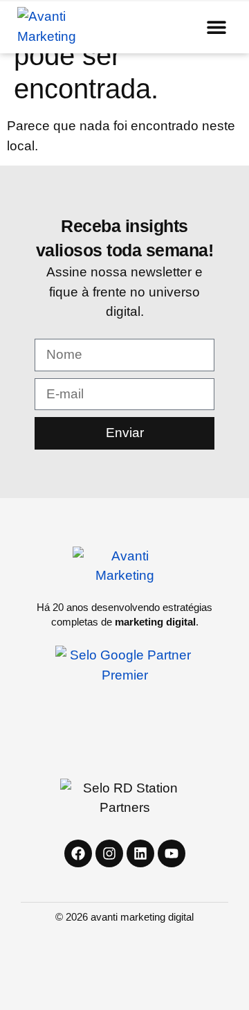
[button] (216, 26)
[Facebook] (78, 853)
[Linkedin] (140, 853)
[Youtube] (171, 853)
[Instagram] (109, 853)
